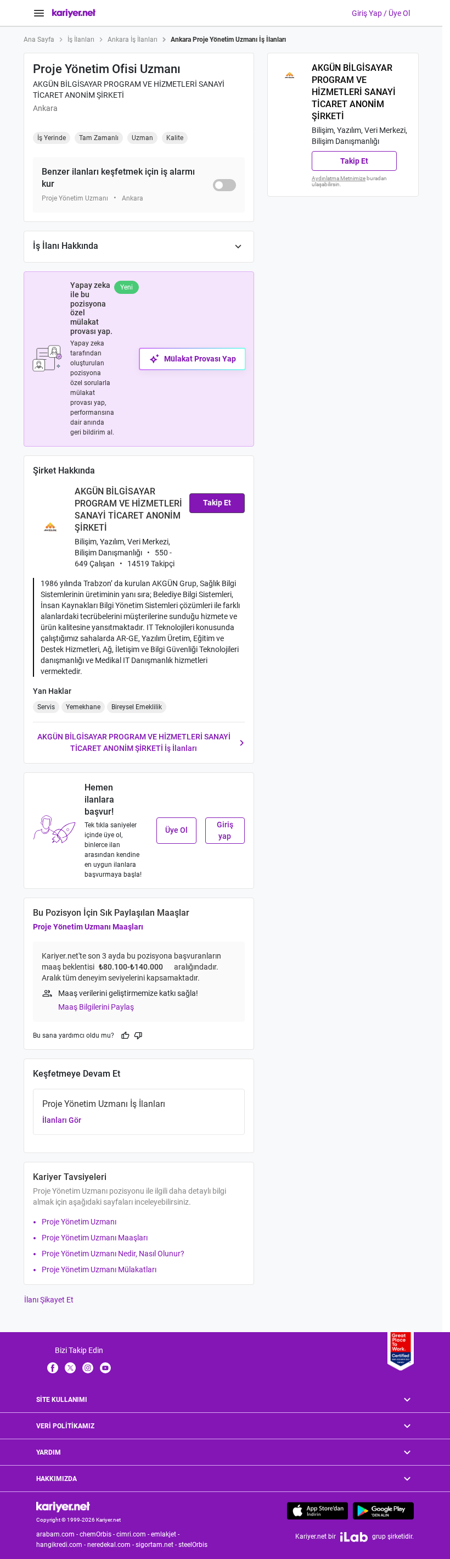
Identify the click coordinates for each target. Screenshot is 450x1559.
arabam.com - (58, 1534)
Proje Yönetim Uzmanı (79, 1221)
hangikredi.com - (61, 1545)
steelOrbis (192, 1545)
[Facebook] (52, 1367)
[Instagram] (87, 1367)
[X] (70, 1367)
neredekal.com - (111, 1545)
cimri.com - (133, 1534)
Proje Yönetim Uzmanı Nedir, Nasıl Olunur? (113, 1253)
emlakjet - (166, 1534)
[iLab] (354, 1537)
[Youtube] (105, 1367)
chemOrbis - (98, 1534)
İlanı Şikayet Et (49, 1299)
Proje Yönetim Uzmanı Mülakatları (99, 1269)
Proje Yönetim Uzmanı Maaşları (88, 926)
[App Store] (317, 1510)
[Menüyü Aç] (39, 13)
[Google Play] (383, 1510)
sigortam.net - (157, 1545)
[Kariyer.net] (63, 1506)
